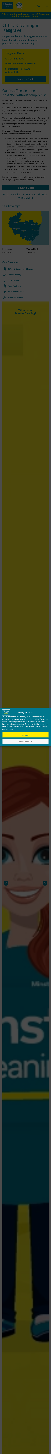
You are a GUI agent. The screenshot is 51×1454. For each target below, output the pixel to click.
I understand (25, 735)
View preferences (25, 741)
